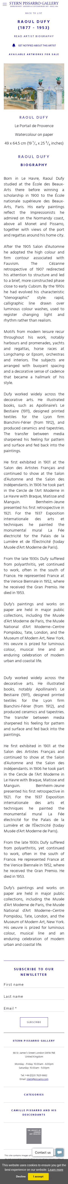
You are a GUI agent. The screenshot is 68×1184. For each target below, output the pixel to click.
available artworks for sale (34, 54)
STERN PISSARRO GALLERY (34, 1041)
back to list (34, 13)
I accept (38, 1176)
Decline (21, 1176)
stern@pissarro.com (37, 1079)
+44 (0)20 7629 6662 (36, 1075)
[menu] (5, 4)
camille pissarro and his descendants (34, 1112)
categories (34, 1094)
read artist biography (34, 36)
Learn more (55, 1169)
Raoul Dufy (34, 117)
